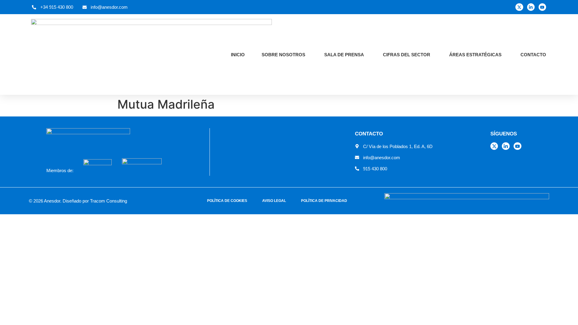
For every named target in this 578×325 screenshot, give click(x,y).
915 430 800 (375, 168)
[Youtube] (542, 7)
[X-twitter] (519, 7)
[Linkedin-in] (531, 7)
